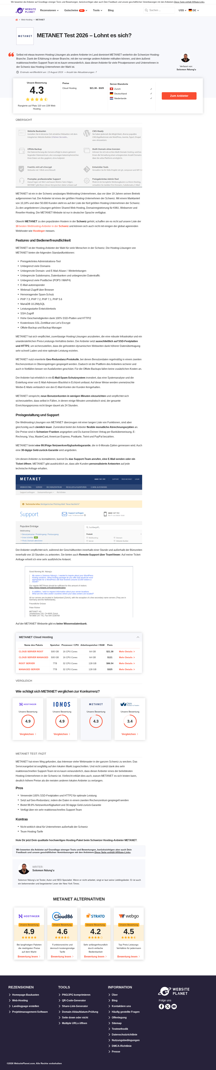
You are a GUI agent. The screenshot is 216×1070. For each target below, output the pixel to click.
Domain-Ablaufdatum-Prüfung (80, 1011)
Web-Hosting (20, 1000)
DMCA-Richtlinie (122, 1046)
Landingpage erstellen (25, 1006)
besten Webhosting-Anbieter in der (42, 226)
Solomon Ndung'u (186, 69)
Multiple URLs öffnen (74, 1023)
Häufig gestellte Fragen (126, 1011)
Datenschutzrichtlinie (124, 1034)
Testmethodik (120, 1029)
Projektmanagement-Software (30, 1011)
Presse (116, 1051)
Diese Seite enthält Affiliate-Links (189, 2)
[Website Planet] (16, 20)
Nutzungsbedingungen (126, 1040)
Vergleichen (27, 734)
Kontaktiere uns (121, 1006)
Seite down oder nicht (75, 1017)
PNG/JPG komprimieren (76, 994)
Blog (114, 1000)
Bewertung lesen (28, 956)
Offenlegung (119, 1017)
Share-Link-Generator (75, 1006)
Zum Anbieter (179, 95)
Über (115, 994)
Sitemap (117, 1023)
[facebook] (161, 1006)
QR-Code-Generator (74, 1000)
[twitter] (167, 1006)
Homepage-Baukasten (25, 994)
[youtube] (174, 1006)
